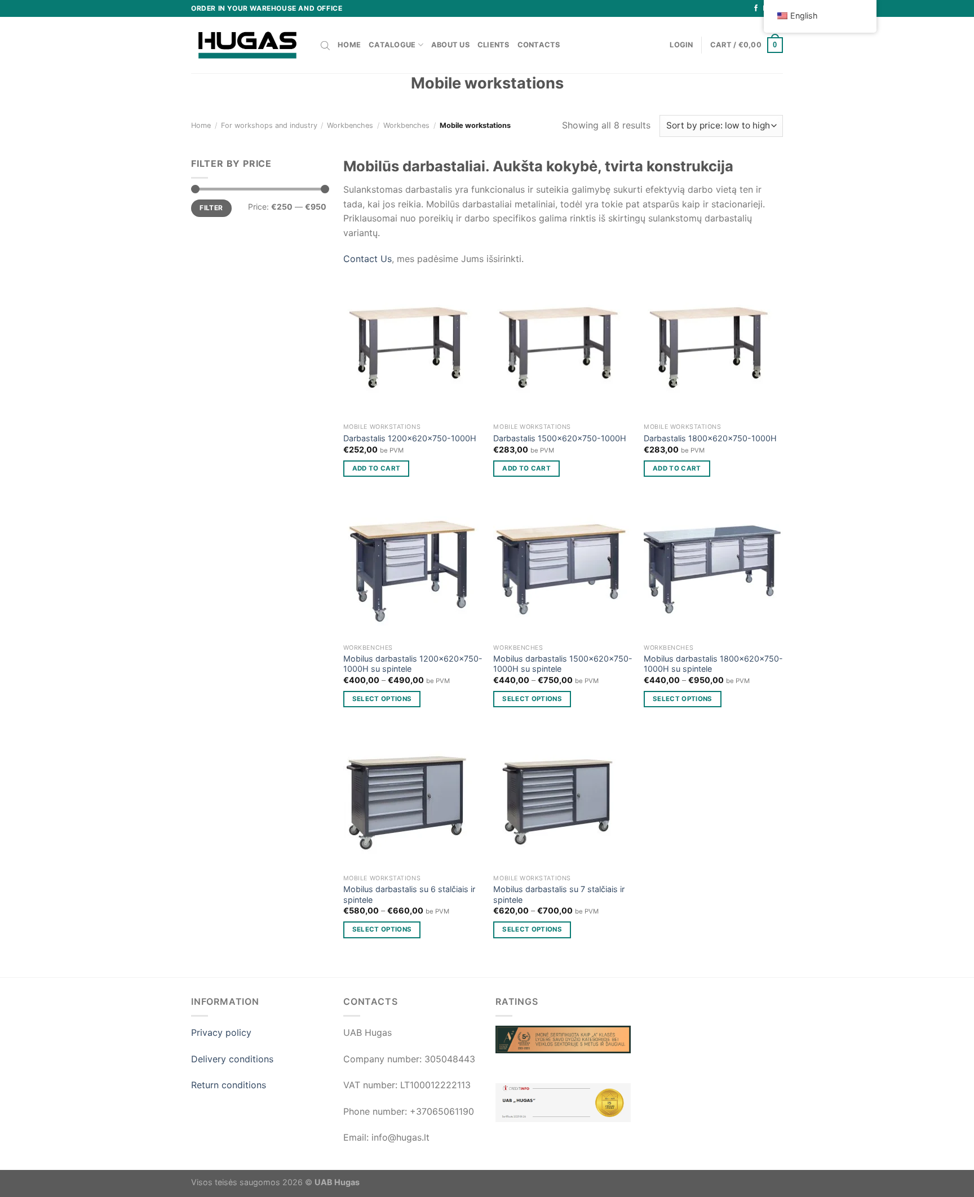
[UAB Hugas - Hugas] (247, 45)
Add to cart (376, 468)
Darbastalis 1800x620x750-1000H (710, 438)
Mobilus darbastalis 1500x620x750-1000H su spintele (562, 664)
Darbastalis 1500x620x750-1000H (559, 438)
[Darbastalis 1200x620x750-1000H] (412, 347)
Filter (211, 207)
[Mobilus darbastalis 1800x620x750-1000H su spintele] (713, 569)
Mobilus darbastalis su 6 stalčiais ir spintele (409, 894)
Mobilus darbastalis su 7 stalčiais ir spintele (559, 894)
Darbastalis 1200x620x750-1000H (409, 438)
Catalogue (392, 45)
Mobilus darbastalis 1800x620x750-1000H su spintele (713, 664)
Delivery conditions (232, 1059)
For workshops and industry (269, 125)
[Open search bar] (325, 45)
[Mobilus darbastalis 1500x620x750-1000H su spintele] (562, 569)
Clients (493, 45)
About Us (450, 45)
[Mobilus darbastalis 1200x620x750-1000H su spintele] (412, 569)
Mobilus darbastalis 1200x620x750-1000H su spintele (412, 664)
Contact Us (367, 258)
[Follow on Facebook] (755, 8)
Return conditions (228, 1084)
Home (349, 45)
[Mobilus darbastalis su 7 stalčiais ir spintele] (562, 799)
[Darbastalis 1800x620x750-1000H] (713, 347)
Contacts (538, 45)
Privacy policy (221, 1032)
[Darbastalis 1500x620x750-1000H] (562, 347)
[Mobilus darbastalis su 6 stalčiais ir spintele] (412, 799)
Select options (382, 699)
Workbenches (350, 125)
